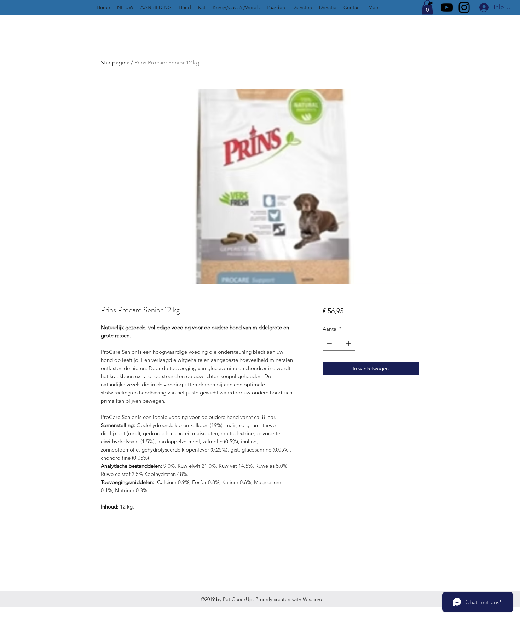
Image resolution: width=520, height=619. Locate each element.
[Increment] (349, 343)
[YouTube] (446, 7)
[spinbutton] (339, 343)
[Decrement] (328, 343)
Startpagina (115, 62)
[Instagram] (464, 7)
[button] (427, 7)
